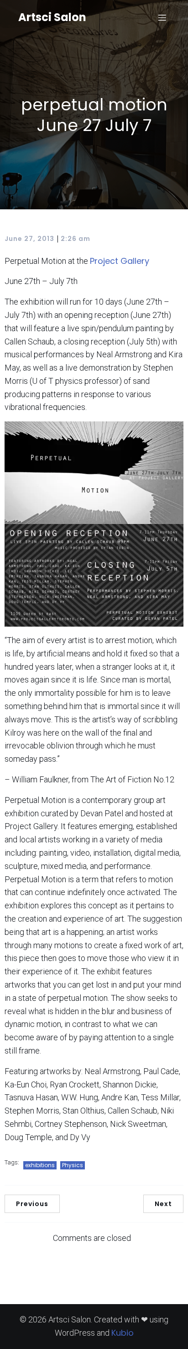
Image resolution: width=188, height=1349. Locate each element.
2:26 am (75, 238)
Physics (72, 1165)
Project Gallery (119, 261)
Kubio (122, 1332)
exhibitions (40, 1165)
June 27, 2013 (29, 238)
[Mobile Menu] (162, 17)
